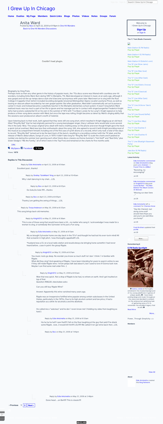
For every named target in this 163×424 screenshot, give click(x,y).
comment (137, 206)
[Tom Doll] (149, 339)
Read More (132, 309)
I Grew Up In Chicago (31, 8)
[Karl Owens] (140, 348)
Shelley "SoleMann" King (43, 175)
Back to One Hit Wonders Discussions (40, 28)
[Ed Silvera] (140, 330)
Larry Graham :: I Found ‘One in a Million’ (142, 166)
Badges (120, 418)
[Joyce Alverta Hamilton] (140, 339)
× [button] (2, 414)
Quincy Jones (137, 289)
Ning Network (144, 382)
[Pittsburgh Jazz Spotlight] (132, 339)
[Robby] (132, 330)
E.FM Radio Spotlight (137, 248)
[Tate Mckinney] (149, 365)
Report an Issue (132, 418)
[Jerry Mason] (149, 330)
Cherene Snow (149, 206)
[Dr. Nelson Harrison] (132, 348)
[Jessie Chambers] (140, 365)
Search (160, 2)
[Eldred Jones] (140, 356)
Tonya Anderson (35, 208)
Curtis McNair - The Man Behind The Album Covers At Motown (143, 188)
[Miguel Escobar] (149, 348)
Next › (31, 405)
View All (152, 372)
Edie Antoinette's (142, 163)
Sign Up (114, 2)
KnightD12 (37, 218)
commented (150, 161)
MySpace (15, 148)
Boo (31, 25)
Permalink (19, 164)
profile (136, 229)
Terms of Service (149, 418)
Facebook (28, 148)
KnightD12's (140, 183)
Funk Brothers (139, 227)
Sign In (122, 2)
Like (13, 144)
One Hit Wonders (67, 25)
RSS (9, 410)
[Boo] (13, 30)
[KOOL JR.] (149, 356)
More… (152, 313)
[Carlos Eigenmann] (132, 356)
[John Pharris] (132, 365)
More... (141, 238)
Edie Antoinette (35, 164)
